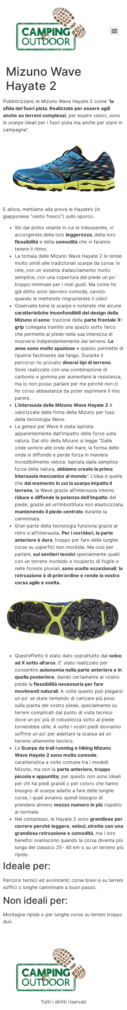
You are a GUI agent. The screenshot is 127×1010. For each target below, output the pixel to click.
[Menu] (114, 31)
